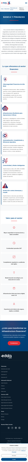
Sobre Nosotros (4, 383)
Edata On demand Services (6, 408)
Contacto (3, 388)
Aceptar (14, 459)
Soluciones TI (4, 374)
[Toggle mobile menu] (26, 3)
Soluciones (6, 8)
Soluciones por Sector (13, 8)
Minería (2, 416)
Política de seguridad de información (14, 440)
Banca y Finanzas (4, 414)
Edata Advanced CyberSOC (6, 402)
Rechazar (14, 455)
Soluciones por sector (5, 368)
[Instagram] (15, 428)
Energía (2, 419)
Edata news (3, 391)
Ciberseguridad (4, 371)
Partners (3, 385)
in (8, 428)
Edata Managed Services (6, 399)
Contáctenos (14, 343)
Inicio (2, 8)
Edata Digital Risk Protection (7, 405)
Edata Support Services (6, 397)
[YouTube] (19, 428)
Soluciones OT (4, 377)
